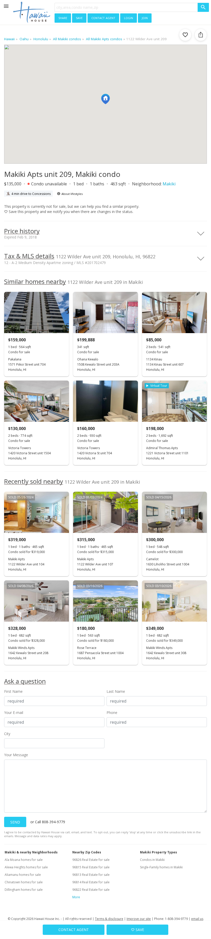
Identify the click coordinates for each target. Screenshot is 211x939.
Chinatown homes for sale (24, 882)
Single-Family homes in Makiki (161, 867)
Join (145, 17)
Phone (112, 712)
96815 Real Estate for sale (91, 867)
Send (15, 822)
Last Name (116, 691)
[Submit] (203, 7)
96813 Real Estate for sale (91, 874)
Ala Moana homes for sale (24, 860)
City (7, 733)
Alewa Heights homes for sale (26, 867)
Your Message (16, 754)
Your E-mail (13, 712)
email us (197, 919)
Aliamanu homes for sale (23, 874)
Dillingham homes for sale (24, 889)
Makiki (169, 183)
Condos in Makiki (152, 860)
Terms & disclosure (109, 919)
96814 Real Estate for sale (91, 882)
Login (128, 17)
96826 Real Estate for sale (91, 860)
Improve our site (139, 919)
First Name (13, 691)
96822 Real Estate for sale (91, 889)
